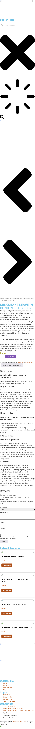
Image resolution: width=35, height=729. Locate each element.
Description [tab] (7, 365)
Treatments (15, 298)
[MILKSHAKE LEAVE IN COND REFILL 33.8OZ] (17, 121)
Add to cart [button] (7, 565)
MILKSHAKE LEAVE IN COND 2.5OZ (13, 605)
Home (2, 298)
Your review (4, 512)
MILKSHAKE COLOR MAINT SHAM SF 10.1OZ (17, 627)
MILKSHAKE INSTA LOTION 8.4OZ (13, 556)
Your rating (4, 507)
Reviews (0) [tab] (17, 365)
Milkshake (8, 298)
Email (2, 528)
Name (2, 522)
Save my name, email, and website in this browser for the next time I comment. (17, 537)
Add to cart (10, 356)
